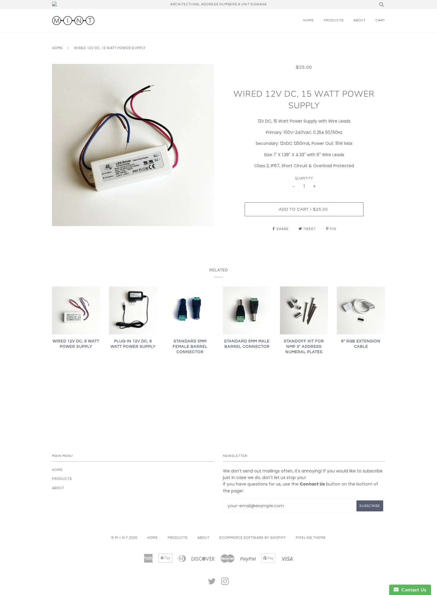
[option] (133, 145)
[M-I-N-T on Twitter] (212, 583)
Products (334, 20)
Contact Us (413, 589)
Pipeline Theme (311, 537)
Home (308, 20)
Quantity (304, 178)
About (359, 20)
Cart (380, 20)
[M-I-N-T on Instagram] (225, 583)
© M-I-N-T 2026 (124, 537)
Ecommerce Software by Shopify (252, 537)
